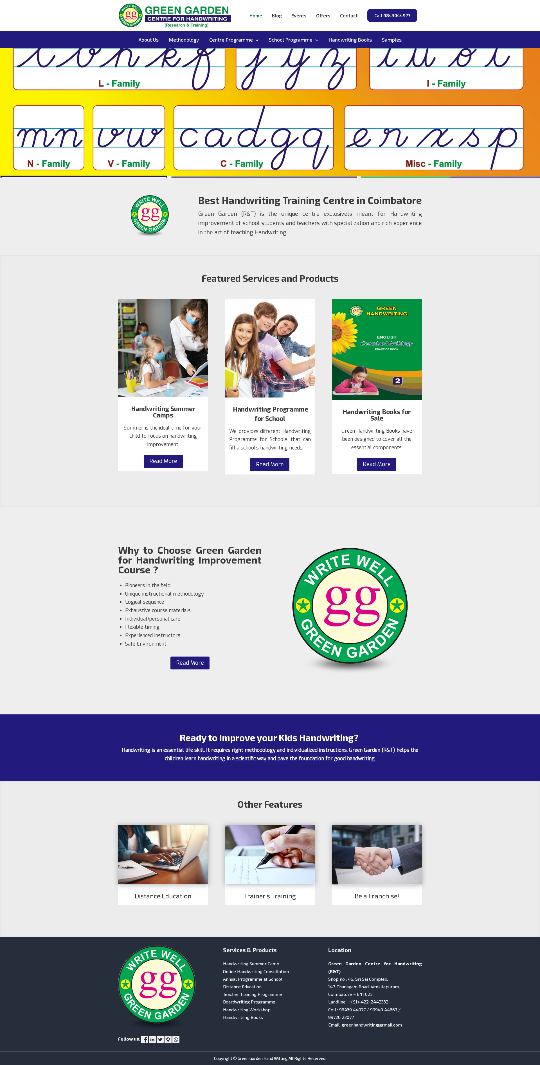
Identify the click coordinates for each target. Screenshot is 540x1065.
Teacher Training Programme (252, 994)
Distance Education (242, 986)
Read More (163, 461)
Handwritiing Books (243, 1017)
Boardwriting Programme (249, 1001)
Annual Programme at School (252, 979)
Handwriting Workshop (247, 1009)
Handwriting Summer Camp (251, 963)
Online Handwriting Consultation (256, 971)
